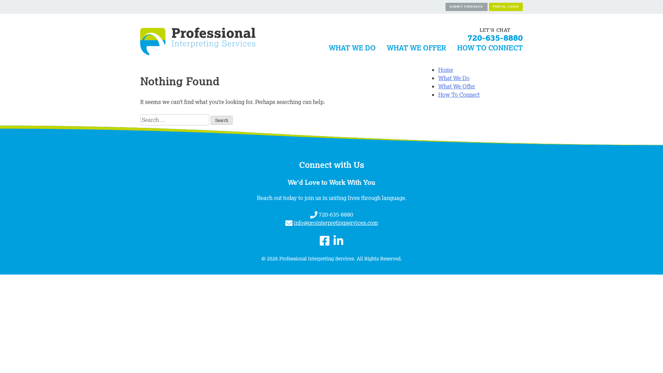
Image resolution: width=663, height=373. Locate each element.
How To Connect (490, 47)
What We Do (352, 47)
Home (445, 70)
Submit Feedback (466, 6)
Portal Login (506, 6)
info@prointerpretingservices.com (336, 223)
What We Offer (416, 47)
